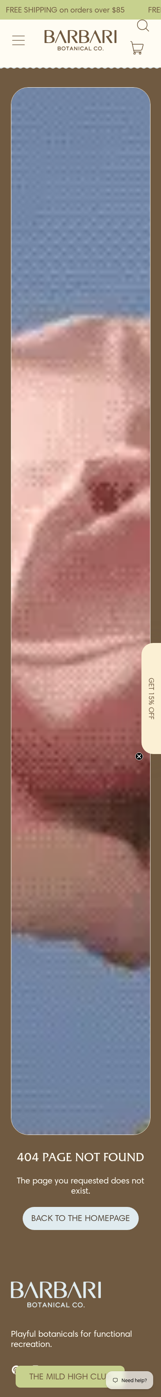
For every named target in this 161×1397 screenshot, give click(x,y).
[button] (151, 698)
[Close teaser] (139, 756)
